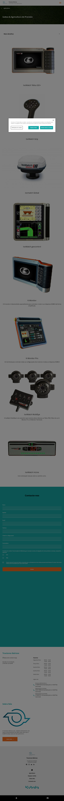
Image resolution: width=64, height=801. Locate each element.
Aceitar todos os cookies (46, 127)
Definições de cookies (17, 127)
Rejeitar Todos (33, 127)
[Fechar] (53, 120)
